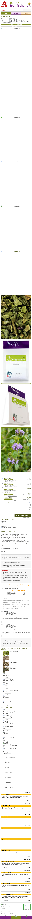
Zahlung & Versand (10, 782)
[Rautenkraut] (6, 670)
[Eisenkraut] (6, 659)
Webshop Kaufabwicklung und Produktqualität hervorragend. (13, 852)
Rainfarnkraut (13, 673)
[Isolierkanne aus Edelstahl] (6, 740)
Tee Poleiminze (5, 624)
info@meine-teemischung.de (20, 543)
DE (15, 480)
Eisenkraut (12, 657)
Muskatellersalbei (14, 651)
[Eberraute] (6, 703)
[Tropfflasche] (6, 734)
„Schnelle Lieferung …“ (8, 861)
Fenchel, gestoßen (12, 680)
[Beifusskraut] (6, 698)
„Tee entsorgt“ (6, 794)
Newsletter (8, 777)
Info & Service (9, 787)
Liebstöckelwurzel (14, 690)
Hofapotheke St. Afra (12, 481)
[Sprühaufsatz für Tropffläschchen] (6, 751)
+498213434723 (9, 772)
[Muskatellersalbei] (6, 653)
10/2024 (28, 800)
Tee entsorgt (4, 611)
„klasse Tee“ (5, 828)
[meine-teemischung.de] (16, 4)
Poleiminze (3, 521)
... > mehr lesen (5, 800)
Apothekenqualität (10, 757)
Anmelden (27, 917)
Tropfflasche (12, 732)
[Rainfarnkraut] (6, 675)
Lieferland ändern (27, 909)
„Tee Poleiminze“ (6, 805)
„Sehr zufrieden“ (6, 883)
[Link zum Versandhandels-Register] (5, 907)
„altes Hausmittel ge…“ (8, 894)
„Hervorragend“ (6, 850)
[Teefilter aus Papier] (6, 728)
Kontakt (7, 767)
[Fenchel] (6, 687)
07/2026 (28, 845)
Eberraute (12, 701)
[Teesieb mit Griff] (6, 717)
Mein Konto (5, 917)
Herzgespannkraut (14, 662)
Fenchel (11, 684)
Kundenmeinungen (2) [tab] (16, 26)
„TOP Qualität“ (6, 816)
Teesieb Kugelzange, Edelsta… (13, 711)
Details (7, 655)
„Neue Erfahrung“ (7, 839)
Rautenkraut (12, 668)
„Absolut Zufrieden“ (7, 872)
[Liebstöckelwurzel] (6, 692)
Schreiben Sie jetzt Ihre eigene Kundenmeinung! (16, 585)
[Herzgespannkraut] (6, 664)
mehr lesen (5, 635)
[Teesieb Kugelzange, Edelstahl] (6, 711)
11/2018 (28, 811)
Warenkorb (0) (16, 917)
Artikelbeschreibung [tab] (16, 24)
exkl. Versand (28, 517)
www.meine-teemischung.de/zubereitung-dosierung (14, 565)
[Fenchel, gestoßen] (6, 681)
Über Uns (7, 762)
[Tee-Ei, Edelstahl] (6, 723)
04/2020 (28, 822)
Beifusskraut (12, 696)
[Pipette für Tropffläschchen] (6, 745)
